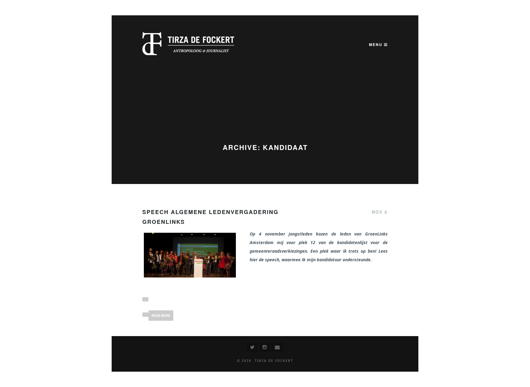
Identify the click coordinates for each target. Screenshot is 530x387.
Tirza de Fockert (274, 360)
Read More (161, 315)
